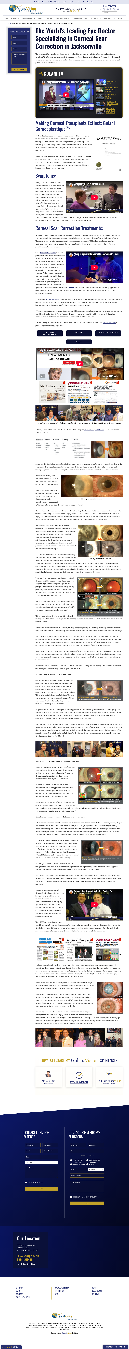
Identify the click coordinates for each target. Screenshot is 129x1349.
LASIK (40, 18)
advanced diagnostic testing (94, 430)
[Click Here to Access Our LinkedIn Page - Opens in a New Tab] (111, 9)
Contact (93, 18)
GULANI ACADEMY (97, 1291)
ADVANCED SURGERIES (62, 1288)
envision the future (109, 323)
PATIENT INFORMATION (23, 1297)
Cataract (49, 18)
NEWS (57, 1294)
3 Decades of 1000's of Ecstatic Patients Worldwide (64, 2)
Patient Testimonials (50, 333)
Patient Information (28, 18)
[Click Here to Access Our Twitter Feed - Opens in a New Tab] (117, 9)
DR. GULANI (19, 1288)
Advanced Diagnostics (48, 253)
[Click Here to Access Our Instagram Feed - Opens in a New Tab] (104, 9)
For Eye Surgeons (108, 332)
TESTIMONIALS (59, 1291)
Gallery (79, 332)
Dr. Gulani (13, 18)
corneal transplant (52, 299)
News (85, 18)
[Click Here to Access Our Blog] (114, 9)
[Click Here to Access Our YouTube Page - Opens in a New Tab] (107, 9)
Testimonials (77, 18)
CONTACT (95, 1288)
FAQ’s (79, 342)
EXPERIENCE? (94, 1060)
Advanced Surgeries (62, 18)
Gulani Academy (105, 18)
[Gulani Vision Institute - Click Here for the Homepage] (26, 9)
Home (6, 18)
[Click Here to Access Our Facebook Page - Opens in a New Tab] (100, 9)
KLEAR (72, 288)
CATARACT (19, 1294)
